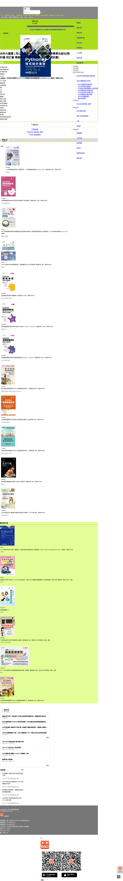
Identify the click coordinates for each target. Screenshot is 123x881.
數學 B (62, 15)
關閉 (42, 880)
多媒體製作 (19, 15)
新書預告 (4, 141)
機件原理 (31, 15)
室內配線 (57, 15)
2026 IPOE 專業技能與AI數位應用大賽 (13, 741)
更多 (2, 146)
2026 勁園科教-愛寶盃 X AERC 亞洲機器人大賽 (15, 753)
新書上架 (4, 139)
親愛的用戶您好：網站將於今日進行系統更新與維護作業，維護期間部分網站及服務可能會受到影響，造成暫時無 (33, 716)
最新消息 (6, 710)
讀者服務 (76, 129)
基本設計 (13, 15)
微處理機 (36, 15)
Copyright (3, 809)
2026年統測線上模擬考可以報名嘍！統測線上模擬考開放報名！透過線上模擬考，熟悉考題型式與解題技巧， (32, 727)
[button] (5, 815)
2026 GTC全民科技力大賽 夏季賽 (11, 747)
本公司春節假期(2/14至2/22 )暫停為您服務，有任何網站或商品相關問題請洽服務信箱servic (27, 721)
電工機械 (25, 15)
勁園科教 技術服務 (7, 759)
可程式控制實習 (44, 15)
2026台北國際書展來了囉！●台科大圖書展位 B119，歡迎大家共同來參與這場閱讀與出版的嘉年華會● (30, 732)
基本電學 (7, 15)
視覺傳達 (51, 15)
